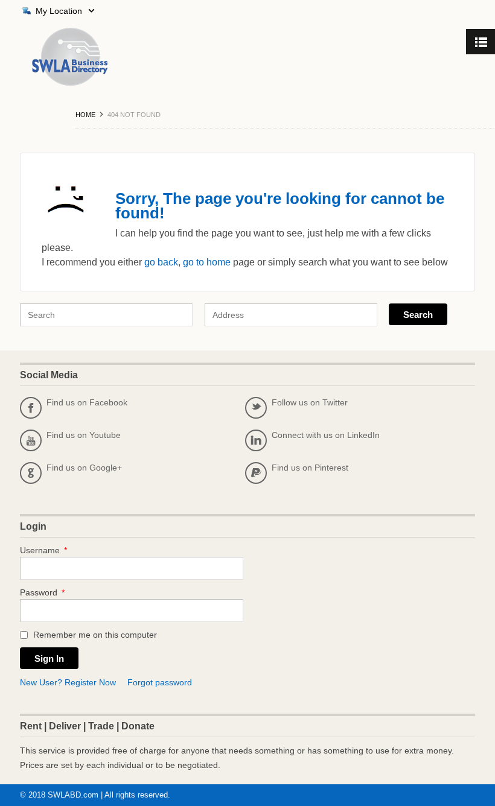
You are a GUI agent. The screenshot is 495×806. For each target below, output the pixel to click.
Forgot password (159, 682)
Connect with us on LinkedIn (315, 438)
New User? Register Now (68, 682)
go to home (207, 262)
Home (85, 114)
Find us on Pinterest (299, 470)
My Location (59, 11)
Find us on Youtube (73, 438)
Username (43, 550)
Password (42, 592)
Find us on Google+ (73, 470)
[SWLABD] (58, 57)
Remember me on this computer (94, 634)
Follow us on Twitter (299, 405)
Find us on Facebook (76, 405)
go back (161, 262)
